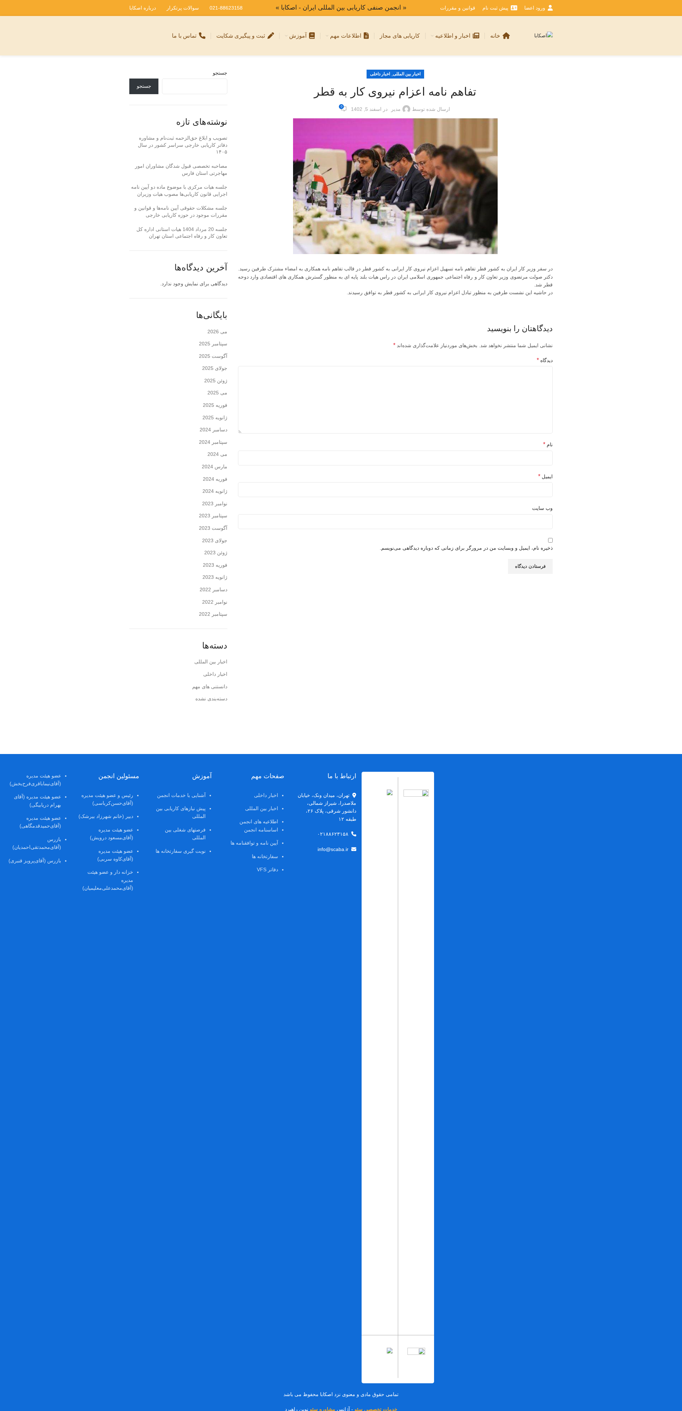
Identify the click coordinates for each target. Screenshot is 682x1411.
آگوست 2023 (213, 528)
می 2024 (217, 454)
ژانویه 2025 (214, 417)
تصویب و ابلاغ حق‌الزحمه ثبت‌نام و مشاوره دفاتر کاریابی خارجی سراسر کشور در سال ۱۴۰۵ (182, 145)
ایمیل (545, 476)
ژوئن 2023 (215, 552)
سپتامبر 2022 (213, 614)
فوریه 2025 (215, 405)
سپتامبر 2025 (213, 343)
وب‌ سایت (542, 508)
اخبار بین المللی (407, 73)
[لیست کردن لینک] (253, 826)
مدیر (396, 109)
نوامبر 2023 (214, 503)
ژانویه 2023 (214, 577)
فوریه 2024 (215, 479)
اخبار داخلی (380, 73)
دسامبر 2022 (213, 589)
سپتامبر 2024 (213, 442)
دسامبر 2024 (213, 429)
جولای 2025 (214, 368)
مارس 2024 (214, 466)
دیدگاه (545, 360)
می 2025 (217, 392)
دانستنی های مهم (209, 686)
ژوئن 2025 (215, 380)
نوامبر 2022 (214, 602)
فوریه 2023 (215, 565)
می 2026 (217, 331)
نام (548, 444)
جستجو (220, 73)
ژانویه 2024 (214, 491)
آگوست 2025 (213, 356)
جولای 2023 (214, 540)
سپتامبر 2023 (213, 515)
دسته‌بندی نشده (211, 698)
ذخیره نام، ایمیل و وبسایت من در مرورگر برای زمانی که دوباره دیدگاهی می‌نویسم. (466, 548)
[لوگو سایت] (543, 35)
